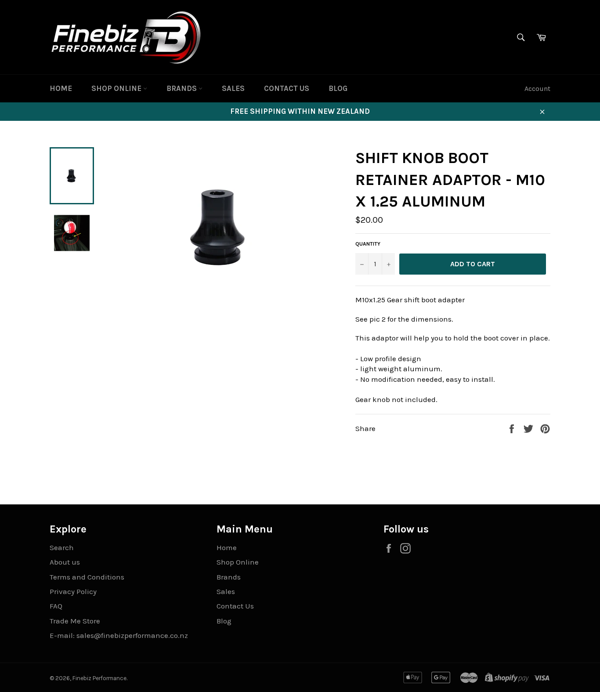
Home (61, 88)
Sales (233, 88)
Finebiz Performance (99, 678)
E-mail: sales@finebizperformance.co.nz (119, 635)
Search (62, 547)
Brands (182, 88)
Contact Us (286, 88)
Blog (338, 88)
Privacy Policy (73, 591)
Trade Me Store (75, 620)
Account (537, 88)
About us (65, 562)
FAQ (56, 605)
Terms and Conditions (87, 576)
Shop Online (117, 88)
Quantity (367, 244)
